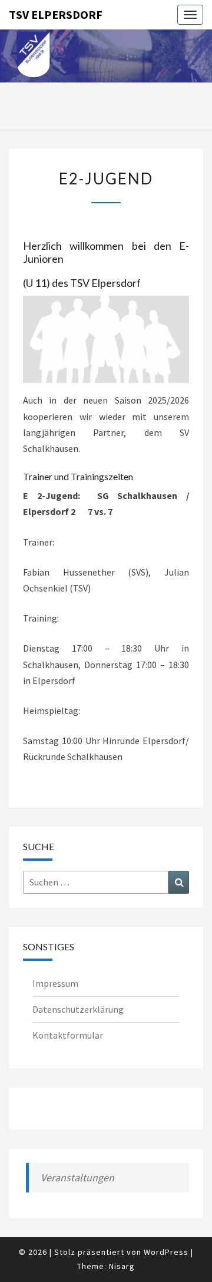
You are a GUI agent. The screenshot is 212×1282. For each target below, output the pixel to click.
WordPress (166, 1252)
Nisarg (122, 1266)
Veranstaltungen (77, 1177)
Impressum (55, 983)
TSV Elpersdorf (55, 14)
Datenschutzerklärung (78, 1009)
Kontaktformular (67, 1035)
